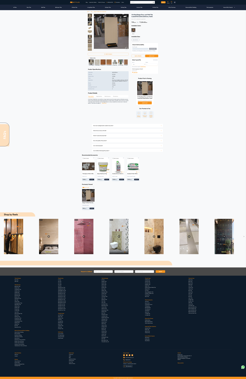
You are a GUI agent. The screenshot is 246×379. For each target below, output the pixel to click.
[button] (111, 32)
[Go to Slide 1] (90, 16)
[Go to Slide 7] (90, 41)
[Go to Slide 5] (90, 32)
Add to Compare (86, 158)
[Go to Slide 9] (90, 50)
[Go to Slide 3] (90, 23)
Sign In (163, 2)
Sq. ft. (133, 62)
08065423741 (110, 2)
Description (91, 96)
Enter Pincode (134, 46)
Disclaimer (115, 96)
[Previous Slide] (95, 32)
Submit (160, 271)
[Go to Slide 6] (90, 37)
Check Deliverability (152, 48)
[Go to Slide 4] (90, 28)
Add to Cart (151, 56)
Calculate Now (143, 66)
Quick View (91, 179)
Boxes (147, 62)
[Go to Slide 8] (90, 46)
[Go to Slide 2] (90, 19)
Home (88, 11)
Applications (99, 96)
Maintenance (108, 96)
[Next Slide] (128, 32)
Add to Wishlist (138, 56)
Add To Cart (145, 103)
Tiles (92, 11)
